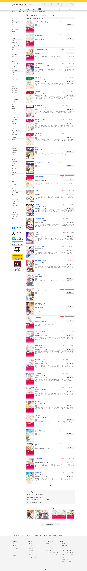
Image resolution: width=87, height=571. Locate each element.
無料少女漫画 (14, 90)
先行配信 (21, 9)
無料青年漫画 (14, 92)
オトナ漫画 (14, 112)
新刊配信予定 (14, 22)
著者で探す (14, 72)
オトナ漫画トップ (15, 35)
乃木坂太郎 (14, 174)
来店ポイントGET (15, 40)
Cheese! (13, 203)
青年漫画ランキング (49, 548)
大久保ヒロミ (14, 150)
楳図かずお (14, 148)
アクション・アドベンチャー (17, 126)
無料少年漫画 (14, 94)
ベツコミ (13, 207)
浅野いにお (14, 141)
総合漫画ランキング (49, 543)
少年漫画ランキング (49, 550)
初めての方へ (14, 61)
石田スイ (13, 143)
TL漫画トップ (14, 31)
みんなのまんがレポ (15, 79)
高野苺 (13, 170)
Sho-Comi (14, 212)
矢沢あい (13, 181)
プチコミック (14, 190)
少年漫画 (13, 106)
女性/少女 (28, 9)
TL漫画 (13, 108)
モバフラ (13, 221)
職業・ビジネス (15, 119)
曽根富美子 (14, 168)
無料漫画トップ (15, 16)
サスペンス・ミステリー (16, 121)
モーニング (14, 210)
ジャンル (56, 9)
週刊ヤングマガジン (15, 192)
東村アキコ (14, 176)
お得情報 (14, 555)
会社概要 (63, 563)
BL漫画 (13, 110)
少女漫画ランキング (49, 547)
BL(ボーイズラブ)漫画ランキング (51, 554)
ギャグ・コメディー (15, 117)
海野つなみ (14, 146)
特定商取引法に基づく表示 (66, 561)
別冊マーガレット (15, 205)
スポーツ (13, 125)
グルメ (13, 132)
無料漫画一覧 (14, 86)
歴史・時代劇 (14, 123)
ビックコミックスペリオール (17, 223)
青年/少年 (35, 9)
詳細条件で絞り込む (50, 524)
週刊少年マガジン (15, 199)
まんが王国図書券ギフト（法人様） (68, 554)
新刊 (67, 9)
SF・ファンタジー (15, 130)
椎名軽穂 (13, 163)
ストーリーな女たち (15, 188)
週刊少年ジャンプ (15, 194)
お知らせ (13, 56)
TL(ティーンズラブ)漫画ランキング (52, 552)
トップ (15, 9)
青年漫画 (13, 104)
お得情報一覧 (14, 42)
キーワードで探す (15, 76)
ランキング (62, 9)
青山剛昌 (13, 139)
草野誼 (13, 159)
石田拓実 (13, 144)
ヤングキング (14, 216)
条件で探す (14, 68)
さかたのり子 (14, 161)
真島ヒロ (13, 179)
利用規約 (63, 557)
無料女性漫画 (14, 88)
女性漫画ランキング (49, 545)
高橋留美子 (14, 172)
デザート (13, 218)
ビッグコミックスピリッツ (16, 196)
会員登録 (13, 47)
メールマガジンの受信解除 (17, 547)
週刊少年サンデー (15, 214)
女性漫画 (13, 101)
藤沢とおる (14, 178)
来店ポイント (73, 9)
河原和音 (13, 154)
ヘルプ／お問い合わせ (16, 58)
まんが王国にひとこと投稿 (16, 63)
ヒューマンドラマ (15, 115)
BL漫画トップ (14, 33)
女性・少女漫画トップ (16, 27)
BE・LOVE (14, 186)
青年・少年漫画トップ (16, 29)
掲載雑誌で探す (15, 74)
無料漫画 (42, 9)
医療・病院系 (14, 134)
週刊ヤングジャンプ (15, 201)
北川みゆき (14, 157)
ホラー (13, 128)
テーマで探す (14, 70)
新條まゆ (13, 165)
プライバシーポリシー (65, 559)
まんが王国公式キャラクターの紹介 (68, 552)
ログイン (13, 49)
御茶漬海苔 (14, 152)
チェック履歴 (14, 51)
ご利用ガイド (14, 59)
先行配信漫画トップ (15, 26)
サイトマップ (64, 564)
